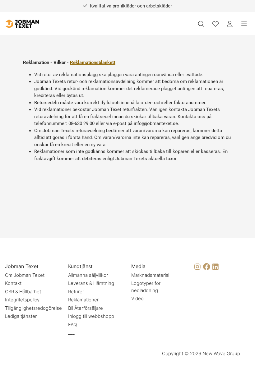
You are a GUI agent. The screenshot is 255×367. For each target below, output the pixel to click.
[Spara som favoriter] (215, 24)
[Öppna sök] (201, 24)
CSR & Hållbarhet (23, 292)
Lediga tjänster (21, 316)
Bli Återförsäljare (85, 308)
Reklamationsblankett (92, 62)
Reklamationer (83, 300)
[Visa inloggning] (230, 24)
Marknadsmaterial (150, 275)
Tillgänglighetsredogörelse (33, 308)
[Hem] (22, 24)
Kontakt (13, 283)
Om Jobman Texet (24, 275)
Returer (76, 292)
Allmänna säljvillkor (88, 275)
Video (137, 298)
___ (71, 333)
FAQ (72, 325)
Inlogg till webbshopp (91, 316)
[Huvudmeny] (244, 24)
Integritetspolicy (22, 300)
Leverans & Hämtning (91, 283)
